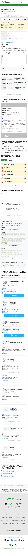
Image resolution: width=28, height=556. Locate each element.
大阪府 (5, 7)
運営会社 (5, 523)
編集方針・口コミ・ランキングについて (14, 514)
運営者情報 (18, 517)
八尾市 (9, 7)
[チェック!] (24, 351)
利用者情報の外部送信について (18, 520)
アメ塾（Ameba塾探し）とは (16, 512)
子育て (11, 506)
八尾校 (3, 347)
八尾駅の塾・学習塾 (7, 473)
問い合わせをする (5, 266)
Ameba (8, 540)
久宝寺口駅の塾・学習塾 (8, 476)
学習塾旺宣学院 (10, 42)
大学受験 (20, 503)
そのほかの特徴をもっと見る (14, 245)
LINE (13, 503)
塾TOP (2, 7)
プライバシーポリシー (5, 520)
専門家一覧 (11, 517)
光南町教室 (4, 376)
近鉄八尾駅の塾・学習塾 (8, 471)
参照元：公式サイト (22, 119)
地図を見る (5, 293)
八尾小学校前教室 (6, 365)
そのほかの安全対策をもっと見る (14, 258)
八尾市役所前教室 (6, 328)
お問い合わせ (11, 523)
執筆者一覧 (4, 517)
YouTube (18, 506)
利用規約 (24, 517)
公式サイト (14, 295)
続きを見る (14, 185)
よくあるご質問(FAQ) (20, 523)
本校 (3, 414)
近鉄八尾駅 (13, 7)
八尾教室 (4, 288)
